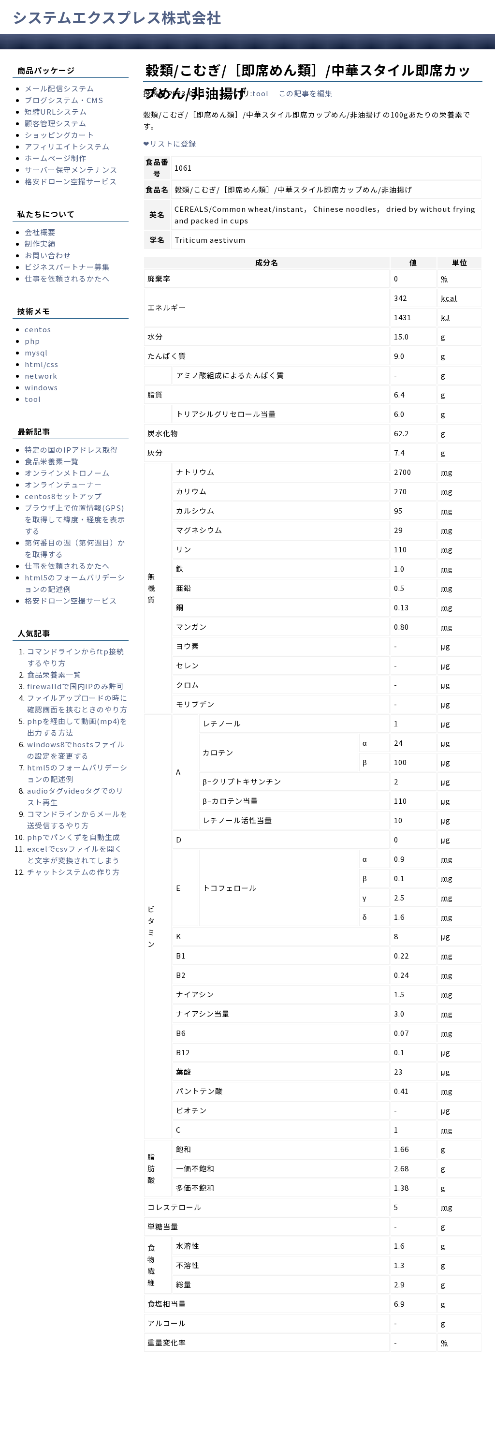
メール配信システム (59, 88)
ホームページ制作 (56, 158)
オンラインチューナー (63, 484)
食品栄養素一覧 (52, 461)
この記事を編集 (305, 93)
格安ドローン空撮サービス (71, 181)
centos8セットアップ (63, 496)
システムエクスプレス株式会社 (117, 17)
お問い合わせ (48, 255)
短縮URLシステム (56, 111)
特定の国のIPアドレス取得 (71, 449)
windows (41, 387)
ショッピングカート (59, 135)
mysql (36, 352)
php (32, 341)
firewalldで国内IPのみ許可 (75, 686)
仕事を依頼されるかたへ (67, 278)
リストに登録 (169, 143)
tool (260, 93)
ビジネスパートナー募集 (67, 267)
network (41, 375)
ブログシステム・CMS (64, 100)
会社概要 (40, 232)
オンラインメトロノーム (67, 473)
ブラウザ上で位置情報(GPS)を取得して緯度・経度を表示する (75, 519)
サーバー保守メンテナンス (71, 169)
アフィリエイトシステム (67, 146)
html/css (41, 364)
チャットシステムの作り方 (73, 872)
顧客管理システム (56, 123)
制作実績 (40, 243)
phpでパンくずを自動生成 (73, 837)
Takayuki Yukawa (293, 1424)
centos (38, 329)
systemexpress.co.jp (103, 1424)
